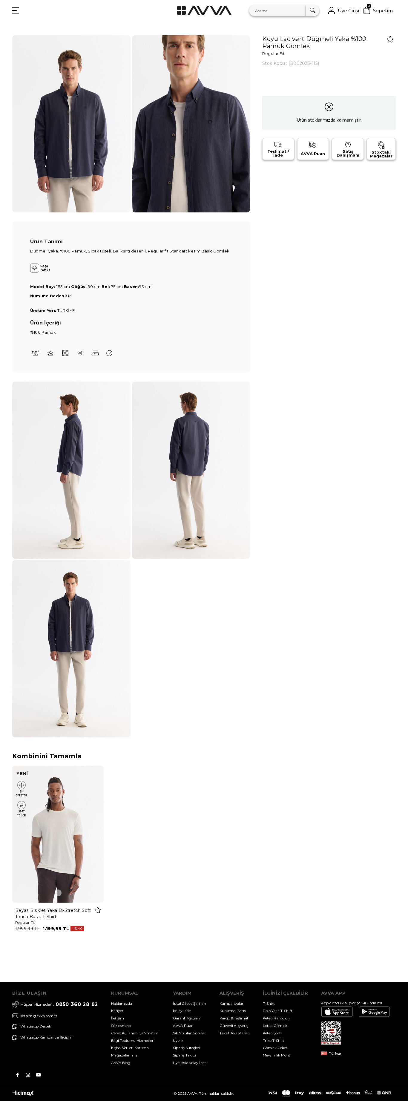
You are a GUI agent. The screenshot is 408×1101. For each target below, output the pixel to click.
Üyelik (178, 1040)
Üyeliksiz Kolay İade (189, 1062)
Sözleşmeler (121, 1025)
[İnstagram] (28, 1075)
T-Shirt (269, 1003)
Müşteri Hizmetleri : (59, 1004)
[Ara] (312, 10)
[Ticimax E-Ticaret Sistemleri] (23, 1094)
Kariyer (117, 1010)
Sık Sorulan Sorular (189, 1033)
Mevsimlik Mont (276, 1055)
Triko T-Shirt (273, 1040)
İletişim (117, 1018)
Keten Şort (272, 1033)
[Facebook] (17, 1075)
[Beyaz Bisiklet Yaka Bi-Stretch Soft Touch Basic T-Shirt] (58, 834)
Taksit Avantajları (235, 1033)
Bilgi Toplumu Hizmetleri (132, 1040)
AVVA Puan (183, 1025)
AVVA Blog (120, 1062)
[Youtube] (38, 1075)
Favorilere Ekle (98, 910)
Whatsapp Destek (35, 1026)
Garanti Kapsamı (188, 1018)
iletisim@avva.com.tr (38, 1015)
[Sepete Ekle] (58, 892)
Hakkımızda (121, 1003)
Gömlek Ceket (275, 1047)
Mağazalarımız (124, 1055)
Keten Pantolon (276, 1018)
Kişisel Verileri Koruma (130, 1047)
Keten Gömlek (275, 1025)
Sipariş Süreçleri (186, 1047)
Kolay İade (182, 1010)
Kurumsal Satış (233, 1010)
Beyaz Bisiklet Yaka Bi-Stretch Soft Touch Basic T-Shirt (53, 913)
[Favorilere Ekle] (390, 39)
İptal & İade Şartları (189, 1003)
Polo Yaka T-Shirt (277, 1010)
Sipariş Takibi (184, 1055)
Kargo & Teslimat (234, 1018)
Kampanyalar (231, 1003)
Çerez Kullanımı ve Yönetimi (135, 1033)
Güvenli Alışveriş (234, 1025)
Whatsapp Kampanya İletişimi (46, 1037)
